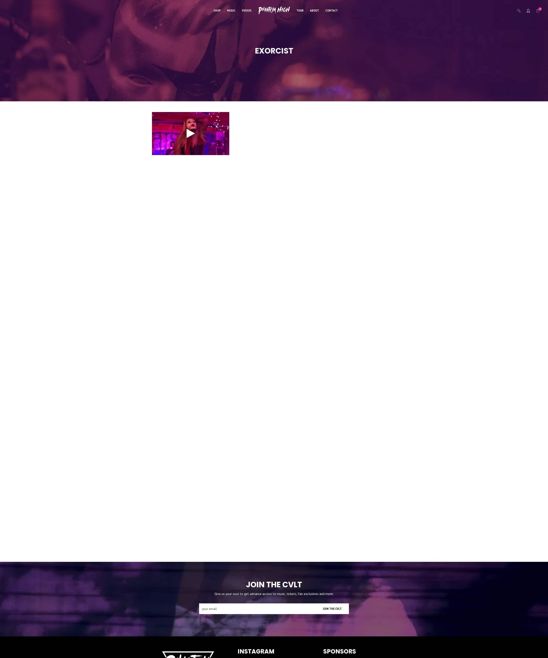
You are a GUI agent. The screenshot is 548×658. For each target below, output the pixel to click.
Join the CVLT (332, 609)
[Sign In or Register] (528, 10)
